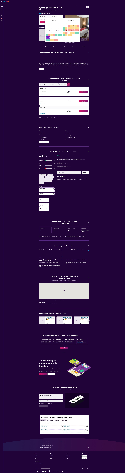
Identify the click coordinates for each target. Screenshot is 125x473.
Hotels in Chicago (67, 429)
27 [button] (56, 35)
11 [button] (51, 30)
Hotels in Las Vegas (44, 426)
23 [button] (46, 35)
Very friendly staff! (61, 156)
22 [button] (60, 32)
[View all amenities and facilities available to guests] (88, 127)
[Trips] (1, 15)
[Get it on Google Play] (84, 456)
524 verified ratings (46, 13)
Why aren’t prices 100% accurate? (46, 447)
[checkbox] (44, 200)
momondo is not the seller (45, 443)
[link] (64, 348)
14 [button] (58, 30)
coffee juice (41, 183)
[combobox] (52, 395)
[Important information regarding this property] (88, 222)
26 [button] (53, 35)
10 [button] (49, 30)
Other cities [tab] (43, 420)
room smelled (47, 176)
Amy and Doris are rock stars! (63, 158)
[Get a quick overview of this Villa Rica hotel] (88, 52)
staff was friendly (49, 174)
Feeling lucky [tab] (57, 420)
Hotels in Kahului (67, 425)
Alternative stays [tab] (50, 420)
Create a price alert (80, 342)
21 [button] (58, 32)
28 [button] (58, 35)
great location (42, 176)
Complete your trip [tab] (64, 420)
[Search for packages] (1, 11)
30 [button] (46, 37)
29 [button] (60, 35)
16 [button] (46, 32)
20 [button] (56, 32)
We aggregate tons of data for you (46, 445)
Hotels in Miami (66, 430)
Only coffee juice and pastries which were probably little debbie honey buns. (71, 159)
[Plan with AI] (1, 13)
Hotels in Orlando (67, 426)
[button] (2, 1)
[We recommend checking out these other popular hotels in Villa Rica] (88, 313)
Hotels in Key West (44, 429)
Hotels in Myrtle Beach (44, 430)
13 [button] (56, 30)
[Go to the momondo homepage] (7, 1)
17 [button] (49, 32)
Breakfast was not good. (62, 163)
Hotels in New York (44, 425)
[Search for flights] (1, 4)
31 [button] (49, 37)
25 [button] (51, 35)
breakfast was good (43, 174)
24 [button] (49, 35)
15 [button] (68, 30)
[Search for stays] (1, 7)
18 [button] (51, 32)
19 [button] (78, 30)
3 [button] (73, 25)
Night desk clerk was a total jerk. (63, 166)
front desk (52, 176)
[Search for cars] (1, 9)
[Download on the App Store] (84, 458)
